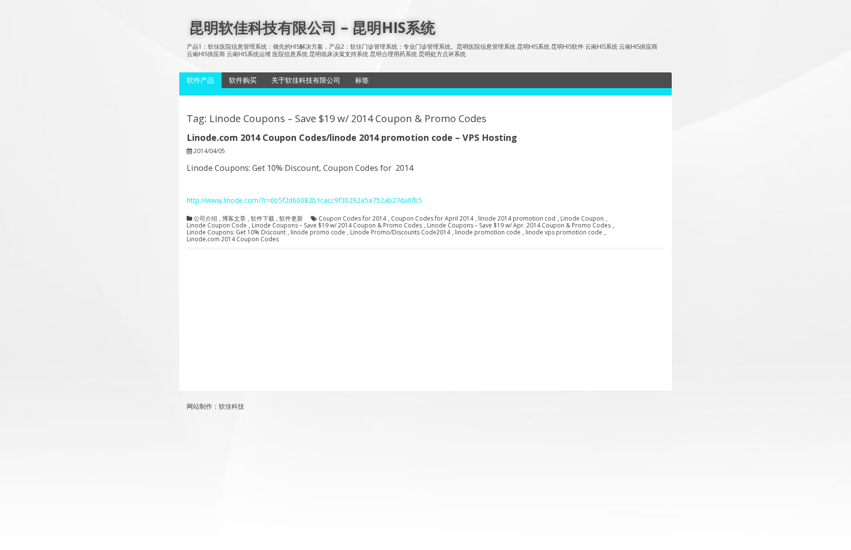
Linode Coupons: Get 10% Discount (236, 232)
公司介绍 (205, 218)
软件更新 (291, 218)
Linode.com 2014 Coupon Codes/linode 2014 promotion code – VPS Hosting (352, 137)
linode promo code (318, 232)
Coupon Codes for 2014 (352, 218)
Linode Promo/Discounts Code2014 (400, 232)
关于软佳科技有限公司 (305, 80)
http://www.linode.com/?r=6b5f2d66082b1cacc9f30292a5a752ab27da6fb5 (304, 200)
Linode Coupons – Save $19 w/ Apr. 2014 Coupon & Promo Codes (519, 225)
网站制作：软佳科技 (215, 406)
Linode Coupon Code (217, 225)
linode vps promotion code (563, 232)
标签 (362, 80)
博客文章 (234, 218)
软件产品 (200, 80)
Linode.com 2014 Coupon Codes (233, 239)
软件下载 (262, 218)
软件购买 (243, 80)
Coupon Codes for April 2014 (432, 218)
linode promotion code (488, 232)
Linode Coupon (582, 218)
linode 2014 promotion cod (517, 218)
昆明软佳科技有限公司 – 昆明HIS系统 (312, 27)
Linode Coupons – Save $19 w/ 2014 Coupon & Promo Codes (337, 225)
